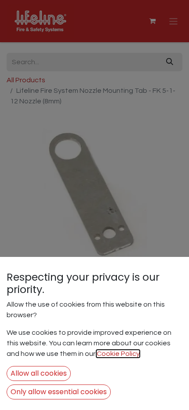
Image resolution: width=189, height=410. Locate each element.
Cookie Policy (118, 353)
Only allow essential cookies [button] (59, 392)
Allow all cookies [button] (39, 373)
